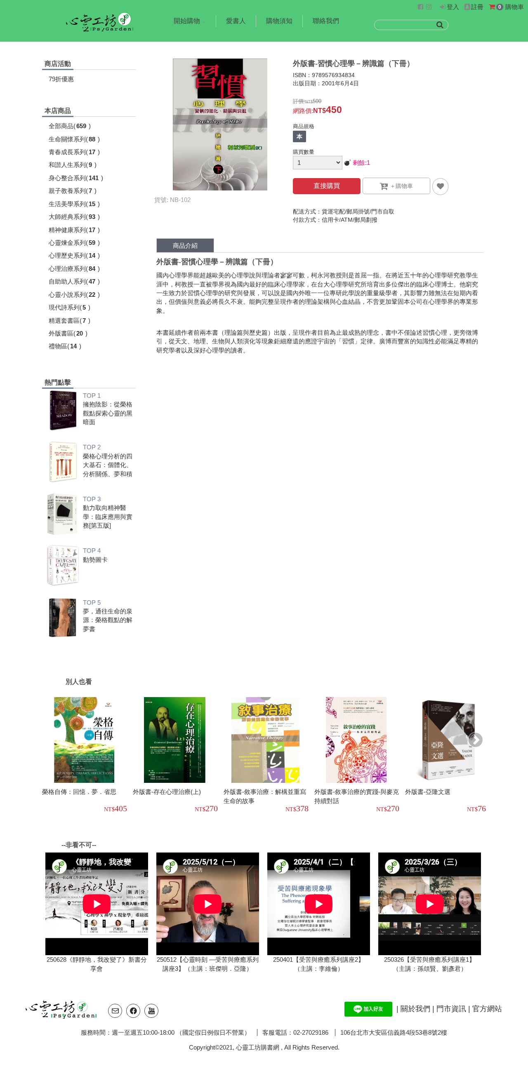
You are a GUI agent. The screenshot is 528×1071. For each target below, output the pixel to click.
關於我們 (416, 1008)
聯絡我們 (326, 20)
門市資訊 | (454, 1008)
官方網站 (487, 1008)
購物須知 (279, 20)
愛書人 (236, 20)
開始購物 (187, 20)
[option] (87, 756)
